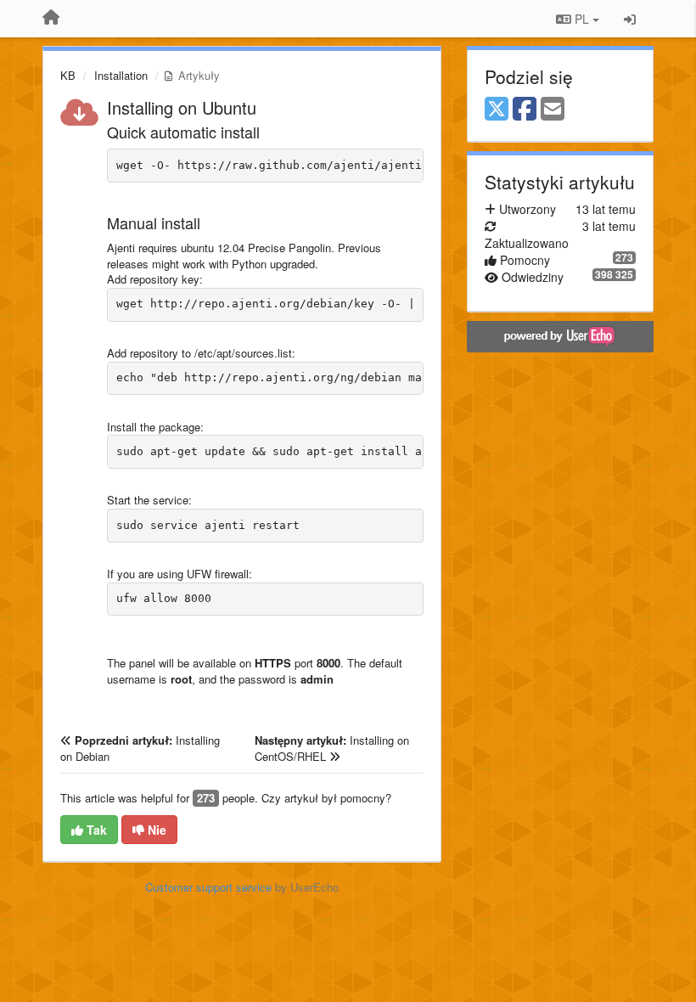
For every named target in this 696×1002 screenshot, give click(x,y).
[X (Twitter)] (496, 109)
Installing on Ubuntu (181, 107)
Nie (155, 829)
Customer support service (208, 887)
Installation (121, 75)
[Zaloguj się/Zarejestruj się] (630, 18)
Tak (95, 829)
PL (581, 18)
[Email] (552, 109)
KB (68, 75)
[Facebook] (524, 109)
